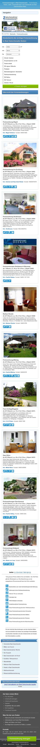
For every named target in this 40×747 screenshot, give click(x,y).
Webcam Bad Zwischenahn (12, 664)
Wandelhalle (7, 661)
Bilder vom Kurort (9, 647)
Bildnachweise (11, 744)
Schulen (5, 744)
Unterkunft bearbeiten (11, 701)
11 (30, 572)
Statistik (7, 703)
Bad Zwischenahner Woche (12, 650)
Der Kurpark (7, 652)
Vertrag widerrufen (25, 744)
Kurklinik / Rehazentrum (11, 658)
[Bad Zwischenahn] (10, 20)
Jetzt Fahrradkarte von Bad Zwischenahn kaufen (20, 684)
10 (28, 572)
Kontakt (17, 744)
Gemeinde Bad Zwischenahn (12, 644)
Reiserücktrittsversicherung (12, 673)
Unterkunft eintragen (11, 699)
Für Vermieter (9, 696)
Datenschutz (19, 746)
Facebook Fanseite (10, 710)
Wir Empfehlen (9, 708)
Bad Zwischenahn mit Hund (12, 655)
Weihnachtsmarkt (9, 670)
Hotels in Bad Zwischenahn (12, 667)
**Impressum (33, 744)
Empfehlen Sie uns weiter (12, 705)
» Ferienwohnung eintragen (19, 739)
